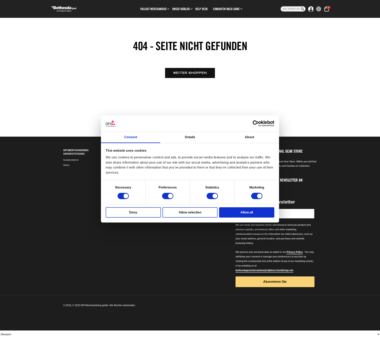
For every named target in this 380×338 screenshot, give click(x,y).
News (66, 165)
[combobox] (290, 8)
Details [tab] (190, 137)
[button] (153, 9)
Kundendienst (70, 160)
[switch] (167, 196)
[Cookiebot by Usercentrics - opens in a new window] (257, 123)
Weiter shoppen (190, 73)
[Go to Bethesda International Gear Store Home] (80, 8)
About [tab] (249, 137)
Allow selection (190, 212)
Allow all (246, 212)
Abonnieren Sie (275, 281)
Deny (133, 212)
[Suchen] (302, 8)
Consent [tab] (130, 137)
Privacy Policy (295, 252)
